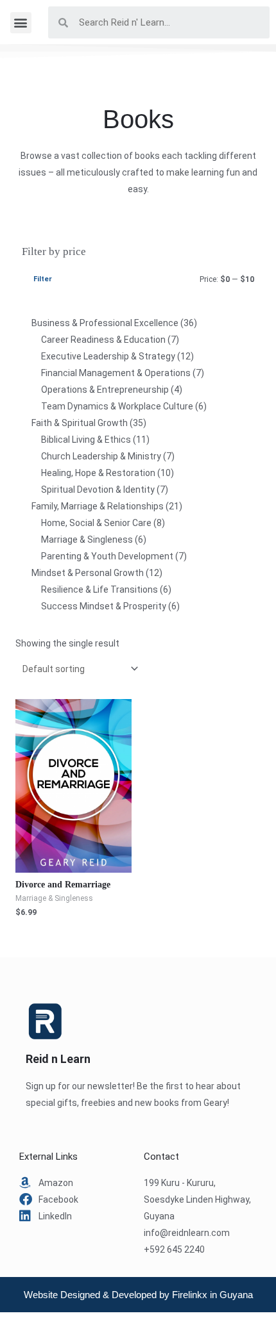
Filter (42, 279)
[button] (20, 22)
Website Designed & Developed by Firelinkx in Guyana (138, 1294)
